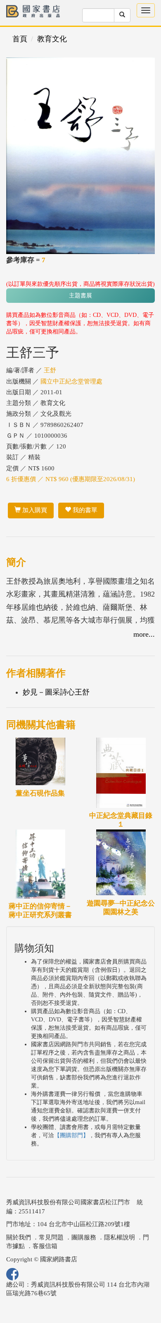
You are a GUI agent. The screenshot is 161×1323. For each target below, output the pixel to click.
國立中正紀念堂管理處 (71, 381)
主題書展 (80, 295)
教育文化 (52, 39)
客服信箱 (45, 1246)
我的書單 (84, 510)
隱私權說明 (119, 1237)
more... (144, 634)
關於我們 (18, 1237)
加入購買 (34, 510)
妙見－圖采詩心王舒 (56, 692)
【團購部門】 (71, 1135)
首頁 (19, 39)
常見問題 (51, 1237)
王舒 (50, 370)
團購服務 (83, 1237)
